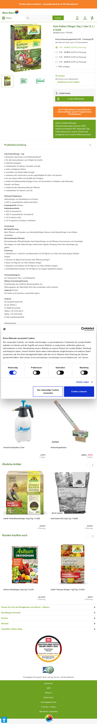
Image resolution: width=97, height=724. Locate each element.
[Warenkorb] (91, 18)
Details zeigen (82, 382)
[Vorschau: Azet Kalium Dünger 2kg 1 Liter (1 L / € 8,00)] (7, 81)
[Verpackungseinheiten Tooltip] (92, 40)
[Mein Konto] (84, 18)
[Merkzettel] (76, 18)
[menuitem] (7, 18)
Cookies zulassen (79, 391)
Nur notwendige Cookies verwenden (48, 391)
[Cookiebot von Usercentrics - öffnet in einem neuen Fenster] (83, 329)
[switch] (36, 373)
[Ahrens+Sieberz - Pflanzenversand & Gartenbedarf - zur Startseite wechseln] (10, 12)
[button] (4, 720)
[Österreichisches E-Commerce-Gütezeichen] (48, 670)
